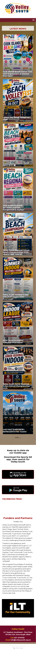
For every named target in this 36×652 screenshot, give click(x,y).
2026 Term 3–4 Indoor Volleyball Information (13, 341)
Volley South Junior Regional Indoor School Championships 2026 (16, 386)
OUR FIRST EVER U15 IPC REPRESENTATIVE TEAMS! (15, 431)
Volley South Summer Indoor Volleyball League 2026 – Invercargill (16, 297)
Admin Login (19, 648)
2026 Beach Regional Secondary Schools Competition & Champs (13, 207)
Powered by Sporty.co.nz (18, 646)
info (12, 640)
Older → (18, 437)
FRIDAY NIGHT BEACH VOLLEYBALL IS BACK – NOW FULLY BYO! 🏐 (16, 163)
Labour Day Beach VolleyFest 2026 (16, 118)
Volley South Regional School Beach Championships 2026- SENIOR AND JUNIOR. (16, 252)
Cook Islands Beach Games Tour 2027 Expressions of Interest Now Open (17, 74)
